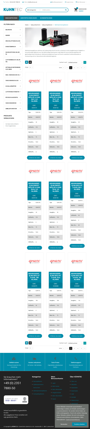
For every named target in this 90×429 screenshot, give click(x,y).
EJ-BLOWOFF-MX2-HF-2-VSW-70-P (59, 112)
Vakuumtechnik (35, 25)
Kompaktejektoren (38, 394)
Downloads (74, 391)
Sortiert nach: (63, 62)
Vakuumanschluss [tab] (12, 80)
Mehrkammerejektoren (40, 391)
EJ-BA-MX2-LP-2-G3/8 (81, 200)
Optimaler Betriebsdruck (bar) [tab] (13, 68)
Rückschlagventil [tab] (12, 97)
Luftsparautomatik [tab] (12, 92)
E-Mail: (30, 2)
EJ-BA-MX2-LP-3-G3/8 (38, 290)
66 (79, 215)
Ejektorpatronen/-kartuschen (38, 386)
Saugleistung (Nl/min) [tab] (13, 53)
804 (79, 210)
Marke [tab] (8, 35)
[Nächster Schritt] (84, 67)
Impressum (74, 403)
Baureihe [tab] (9, 29)
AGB (72, 394)
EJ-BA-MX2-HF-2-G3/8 (59, 290)
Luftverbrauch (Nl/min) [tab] (13, 60)
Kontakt (73, 397)
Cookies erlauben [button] (79, 424)
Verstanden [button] (64, 424)
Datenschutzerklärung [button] (73, 419)
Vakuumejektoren (47, 25)
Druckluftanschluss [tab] (13, 41)
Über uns (74, 381)
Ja (36, 151)
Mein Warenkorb (57, 396)
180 (37, 300)
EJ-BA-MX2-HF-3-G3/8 (81, 290)
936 (58, 300)
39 (36, 122)
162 (79, 300)
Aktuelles (74, 384)
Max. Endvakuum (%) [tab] (13, 75)
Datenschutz (75, 400)
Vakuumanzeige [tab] (11, 103)
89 (79, 225)
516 (37, 127)
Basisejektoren (37, 381)
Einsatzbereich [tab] (11, 46)
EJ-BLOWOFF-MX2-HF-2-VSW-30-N (81, 112)
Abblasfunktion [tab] (11, 108)
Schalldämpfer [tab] (11, 86)
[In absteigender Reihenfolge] (85, 62)
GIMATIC (38, 117)
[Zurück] (63, 67)
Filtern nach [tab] (9, 24)
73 (36, 137)
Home (26, 25)
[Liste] (30, 62)
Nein (37, 142)
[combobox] (47, 10)
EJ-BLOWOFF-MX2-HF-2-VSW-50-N (38, 202)
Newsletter (74, 387)
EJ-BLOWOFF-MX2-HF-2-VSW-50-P (38, 112)
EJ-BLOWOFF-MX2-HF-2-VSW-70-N (59, 202)
